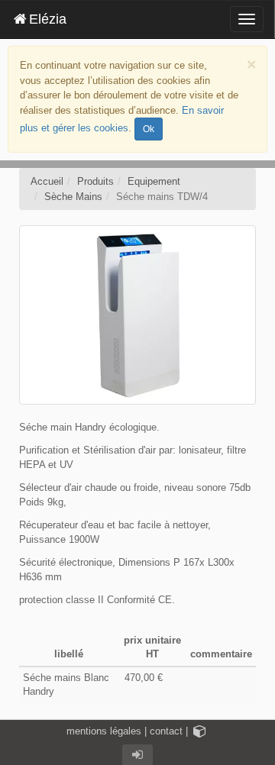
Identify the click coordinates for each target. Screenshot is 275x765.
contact (166, 731)
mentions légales (103, 731)
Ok (148, 129)
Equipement (154, 181)
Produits (95, 181)
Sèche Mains (73, 196)
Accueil (47, 181)
